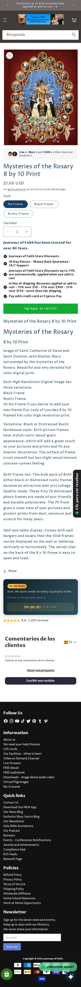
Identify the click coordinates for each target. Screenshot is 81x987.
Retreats (9, 835)
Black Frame (44, 204)
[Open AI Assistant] (70, 976)
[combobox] (40, 35)
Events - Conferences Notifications (27, 840)
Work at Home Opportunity (22, 903)
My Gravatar (11, 786)
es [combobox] (70, 642)
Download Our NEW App (19, 807)
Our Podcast (11, 831)
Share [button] (12, 571)
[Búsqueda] (74, 35)
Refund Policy (12, 875)
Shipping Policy (13, 889)
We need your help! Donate (21, 744)
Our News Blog (13, 812)
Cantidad (10, 223)
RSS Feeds (10, 854)
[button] (40, 670)
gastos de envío (17, 189)
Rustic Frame (18, 214)
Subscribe (12, 946)
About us (9, 739)
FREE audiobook (14, 772)
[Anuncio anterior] (7, 5)
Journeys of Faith (53, 958)
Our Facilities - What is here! (22, 754)
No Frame (15, 204)
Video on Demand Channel (21, 758)
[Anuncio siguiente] (73, 5)
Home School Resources (19, 898)
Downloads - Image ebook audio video (28, 777)
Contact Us (11, 802)
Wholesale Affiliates (17, 893)
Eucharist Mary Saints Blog (21, 816)
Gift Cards (10, 749)
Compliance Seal (14, 849)
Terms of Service (14, 884)
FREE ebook (11, 768)
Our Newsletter (13, 821)
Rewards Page (12, 859)
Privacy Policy (12, 879)
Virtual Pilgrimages (16, 782)
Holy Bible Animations (18, 826)
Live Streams (12, 763)
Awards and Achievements (21, 845)
